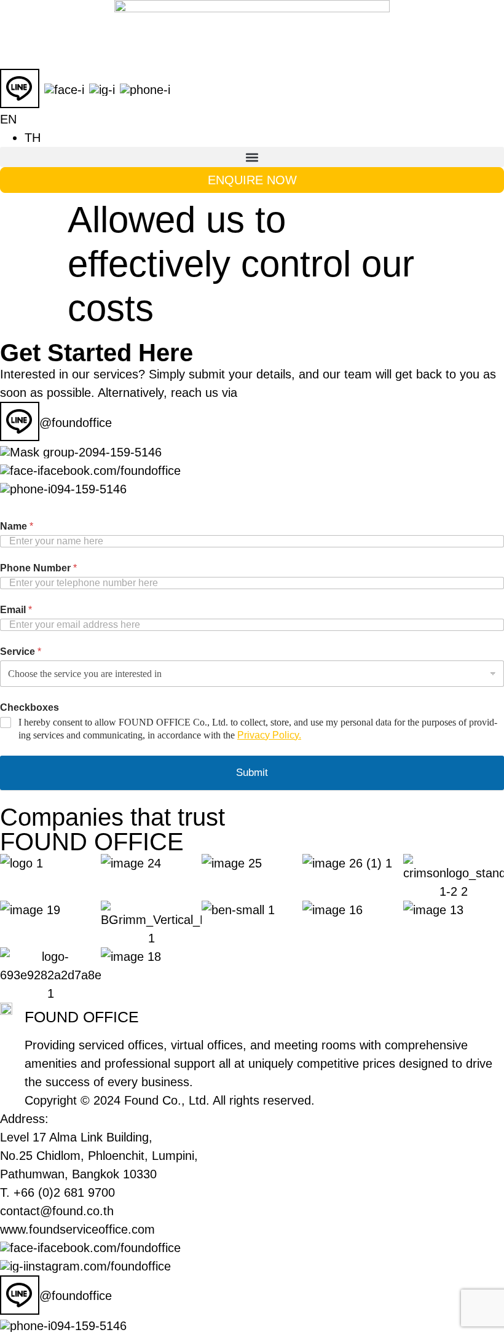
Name (16, 526)
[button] (252, 157)
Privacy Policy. (269, 735)
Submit (252, 772)
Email (16, 610)
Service (20, 651)
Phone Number (38, 568)
